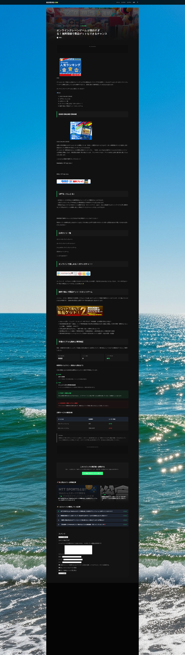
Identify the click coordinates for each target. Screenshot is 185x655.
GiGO (88, 145)
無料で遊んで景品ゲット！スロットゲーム (71, 106)
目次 (59, 93)
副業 (134, 2)
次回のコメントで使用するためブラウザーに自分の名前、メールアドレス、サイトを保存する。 (85, 565)
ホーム (118, 2)
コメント (61, 554)
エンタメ (123, 2)
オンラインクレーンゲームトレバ (66, 243)
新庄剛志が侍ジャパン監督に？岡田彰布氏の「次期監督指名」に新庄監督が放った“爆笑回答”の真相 (87, 331)
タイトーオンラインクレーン (65, 239)
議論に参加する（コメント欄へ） (93, 473)
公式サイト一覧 (64, 101)
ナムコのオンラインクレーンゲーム (66, 247)
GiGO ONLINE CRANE (66, 96)
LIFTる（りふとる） (65, 99)
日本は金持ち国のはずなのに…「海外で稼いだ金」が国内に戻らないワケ (80, 328)
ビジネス (129, 2)
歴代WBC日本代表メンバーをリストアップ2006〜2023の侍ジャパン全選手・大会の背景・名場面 (87, 333)
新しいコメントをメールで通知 (68, 567)
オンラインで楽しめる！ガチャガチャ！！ (71, 103)
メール (60, 559)
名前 (60, 556)
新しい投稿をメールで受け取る (68, 570)
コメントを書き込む (63, 537)
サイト (60, 562)
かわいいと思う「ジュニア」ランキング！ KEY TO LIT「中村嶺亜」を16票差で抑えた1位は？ (85, 321)
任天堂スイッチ (62, 200)
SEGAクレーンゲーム (63, 251)
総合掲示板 (52, 2)
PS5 (69, 200)
